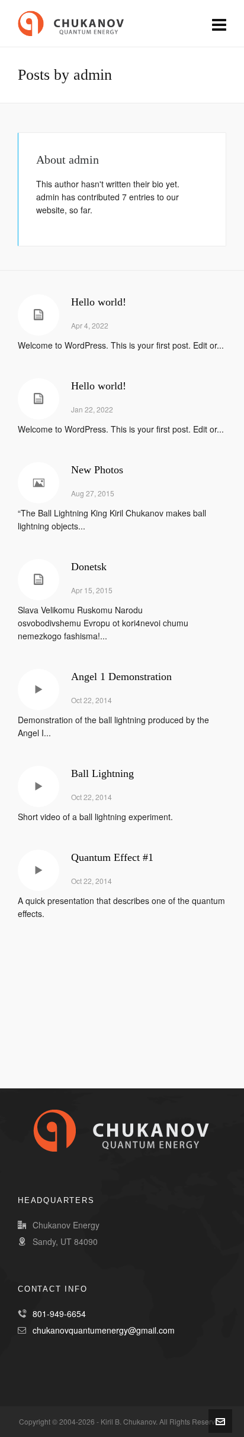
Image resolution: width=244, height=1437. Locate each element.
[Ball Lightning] (38, 786)
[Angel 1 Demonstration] (38, 689)
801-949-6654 (59, 1313)
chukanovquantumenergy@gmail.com (104, 1330)
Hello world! (98, 302)
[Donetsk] (38, 579)
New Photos (97, 470)
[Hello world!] (38, 315)
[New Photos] (38, 482)
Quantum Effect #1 (112, 857)
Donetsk (89, 567)
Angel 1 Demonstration (121, 676)
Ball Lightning (102, 773)
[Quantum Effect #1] (38, 870)
